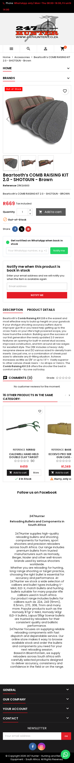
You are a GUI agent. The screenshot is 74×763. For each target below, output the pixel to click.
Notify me (59, 250)
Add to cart (50, 212)
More (37, 472)
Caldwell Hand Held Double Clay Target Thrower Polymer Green (24, 457)
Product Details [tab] (41, 310)
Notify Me (37, 295)
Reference (9, 185)
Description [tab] (13, 310)
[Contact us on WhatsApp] (65, 754)
